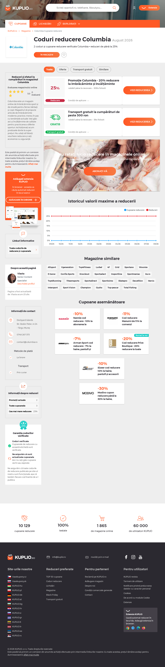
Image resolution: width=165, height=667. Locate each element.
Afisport (52, 267)
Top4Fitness (85, 267)
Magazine (26, 31)
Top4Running (54, 281)
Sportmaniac (133, 274)
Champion (86, 287)
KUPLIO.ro (12, 31)
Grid (117, 267)
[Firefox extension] (144, 628)
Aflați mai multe (31, 655)
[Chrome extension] (128, 628)
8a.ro (147, 274)
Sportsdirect (91, 281)
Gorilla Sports (67, 274)
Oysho (99, 287)
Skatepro (122, 281)
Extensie (128, 602)
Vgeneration (67, 267)
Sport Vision (69, 287)
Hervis (151, 281)
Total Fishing (130, 287)
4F (108, 267)
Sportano (129, 267)
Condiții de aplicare (77, 100)
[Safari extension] (133, 628)
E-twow (51, 274)
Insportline (116, 274)
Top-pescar (113, 287)
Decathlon (138, 281)
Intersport (53, 287)
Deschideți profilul (26, 284)
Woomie (143, 267)
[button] (134, 210)
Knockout (84, 274)
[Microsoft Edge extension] (139, 628)
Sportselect (100, 274)
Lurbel (99, 267)
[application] (102, 226)
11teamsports (73, 281)
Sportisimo (107, 281)
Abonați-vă (99, 171)
